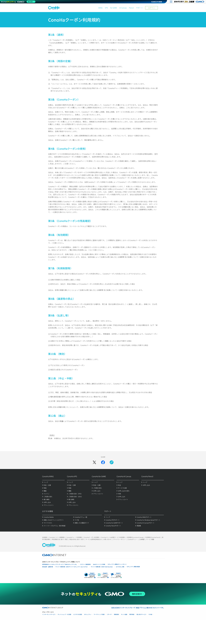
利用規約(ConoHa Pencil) (152, 537)
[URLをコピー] (111, 462)
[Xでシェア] (94, 462)
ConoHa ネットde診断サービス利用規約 (113, 537)
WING (100, 8)
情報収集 (116, 614)
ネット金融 (124, 614)
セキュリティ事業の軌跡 (133, 566)
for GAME (113, 8)
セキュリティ (87, 614)
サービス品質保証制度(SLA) (94, 539)
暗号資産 (131, 614)
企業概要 (141, 539)
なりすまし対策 (120, 567)
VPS (106, 8)
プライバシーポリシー (119, 539)
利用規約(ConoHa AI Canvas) (135, 537)
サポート (139, 8)
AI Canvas (123, 8)
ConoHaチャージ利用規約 (74, 537)
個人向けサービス (141, 614)
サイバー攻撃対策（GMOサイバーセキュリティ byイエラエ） (71, 567)
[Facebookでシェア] (103, 462)
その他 (150, 614)
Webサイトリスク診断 (99, 564)
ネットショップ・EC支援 (64, 614)
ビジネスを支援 (77, 614)
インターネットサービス (48, 614)
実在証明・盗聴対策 (47, 567)
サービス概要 (150, 539)
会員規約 (44, 537)
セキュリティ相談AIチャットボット (117, 564)
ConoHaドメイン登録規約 (57, 537)
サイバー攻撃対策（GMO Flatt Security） (102, 567)
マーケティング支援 (99, 614)
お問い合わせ (107, 539)
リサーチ (109, 614)
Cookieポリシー (132, 539)
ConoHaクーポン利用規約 (91, 537)
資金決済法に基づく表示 (76, 539)
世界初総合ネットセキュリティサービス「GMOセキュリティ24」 (59, 564)
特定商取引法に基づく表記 (60, 539)
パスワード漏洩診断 (85, 564)
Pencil (131, 8)
